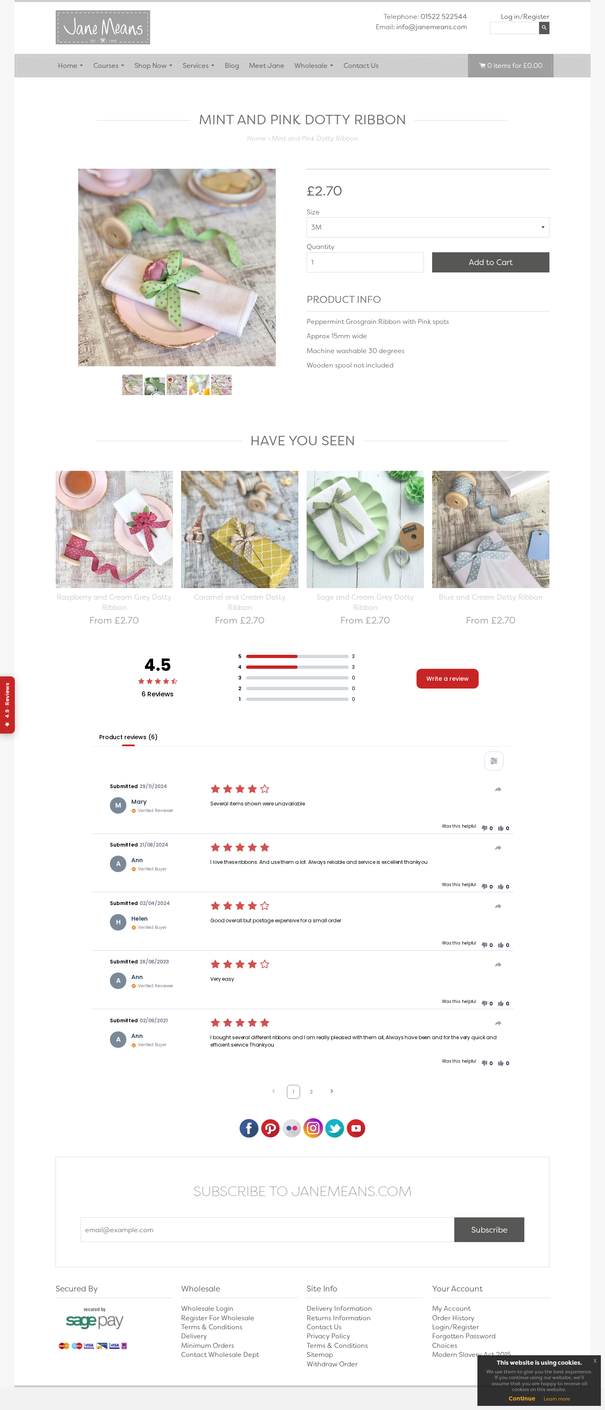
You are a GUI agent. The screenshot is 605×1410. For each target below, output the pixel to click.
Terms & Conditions (211, 1327)
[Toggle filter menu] (493, 761)
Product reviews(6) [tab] (128, 737)
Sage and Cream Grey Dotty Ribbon (365, 602)
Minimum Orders (207, 1345)
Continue (522, 1398)
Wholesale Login (207, 1308)
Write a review (447, 679)
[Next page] (332, 1092)
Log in (510, 16)
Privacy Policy (328, 1336)
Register (536, 16)
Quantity (321, 246)
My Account (451, 1308)
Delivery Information (339, 1308)
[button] (487, 828)
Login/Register (455, 1327)
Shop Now (151, 65)
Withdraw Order (332, 1364)
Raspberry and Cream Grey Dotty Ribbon (114, 602)
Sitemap (320, 1354)
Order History (453, 1318)
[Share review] (498, 789)
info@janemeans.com (431, 27)
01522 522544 (444, 16)
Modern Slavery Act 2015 (471, 1354)
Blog (232, 65)
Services (196, 65)
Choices (444, 1345)
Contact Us (361, 65)
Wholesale (311, 65)
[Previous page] (274, 1092)
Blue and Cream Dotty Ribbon (491, 597)
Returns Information (339, 1318)
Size (313, 212)
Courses (106, 65)
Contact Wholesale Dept (220, 1354)
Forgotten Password (464, 1336)
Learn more (557, 1399)
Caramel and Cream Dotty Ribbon (240, 602)
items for (514, 65)
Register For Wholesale (217, 1318)
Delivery (194, 1336)
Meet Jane (266, 65)
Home (67, 65)
